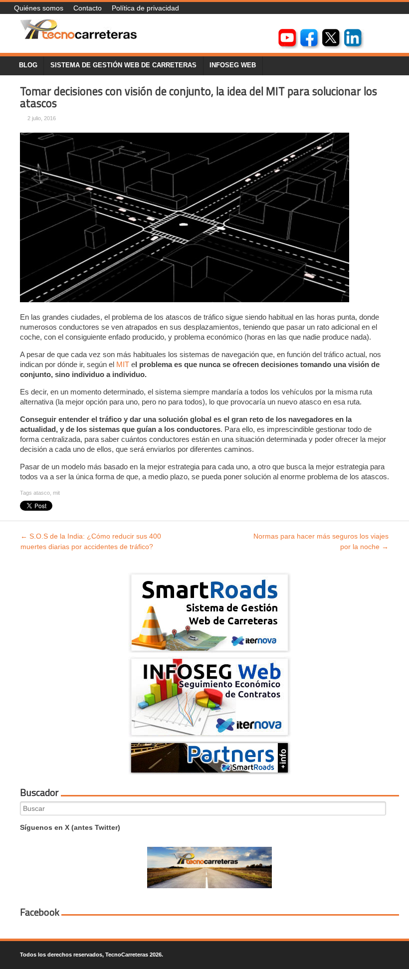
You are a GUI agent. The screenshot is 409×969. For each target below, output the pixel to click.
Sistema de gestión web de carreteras (123, 65)
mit (56, 493)
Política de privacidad (145, 8)
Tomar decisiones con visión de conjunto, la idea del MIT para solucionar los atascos (198, 97)
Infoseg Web (232, 65)
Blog (28, 65)
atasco (41, 493)
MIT (122, 364)
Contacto (87, 8)
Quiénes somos (38, 8)
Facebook (39, 912)
